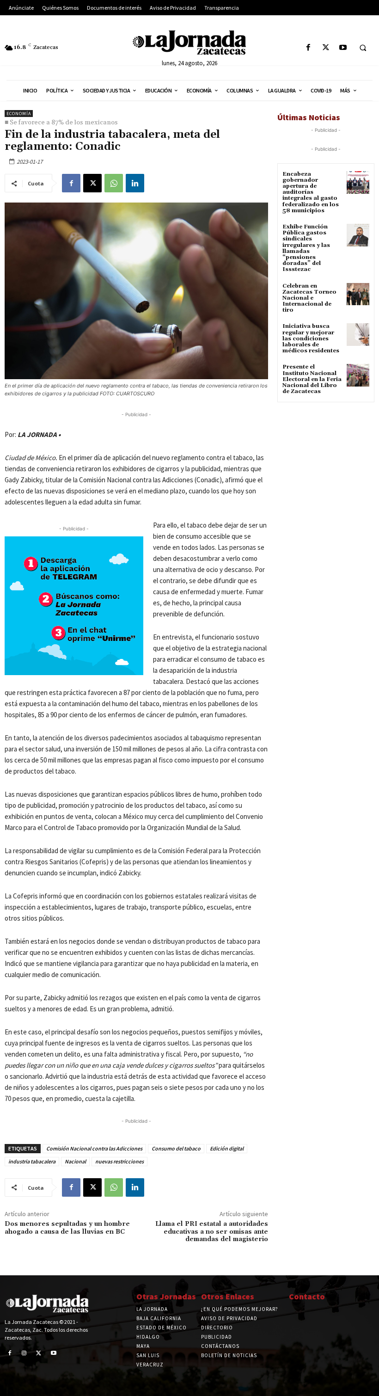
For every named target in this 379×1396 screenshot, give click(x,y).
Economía (18, 114)
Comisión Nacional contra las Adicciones (94, 1148)
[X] (325, 48)
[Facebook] (308, 48)
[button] (362, 48)
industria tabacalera (31, 1161)
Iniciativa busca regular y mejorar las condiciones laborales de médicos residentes (310, 338)
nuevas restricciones (119, 1161)
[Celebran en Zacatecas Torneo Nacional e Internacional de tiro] (358, 294)
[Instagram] (24, 1353)
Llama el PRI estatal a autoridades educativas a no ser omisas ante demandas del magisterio (211, 1232)
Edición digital (227, 1148)
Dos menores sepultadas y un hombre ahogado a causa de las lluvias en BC (67, 1228)
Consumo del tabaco (176, 1148)
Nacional (75, 1161)
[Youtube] (342, 48)
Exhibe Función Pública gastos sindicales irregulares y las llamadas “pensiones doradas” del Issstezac (306, 248)
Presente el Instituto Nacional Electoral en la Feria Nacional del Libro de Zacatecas (312, 379)
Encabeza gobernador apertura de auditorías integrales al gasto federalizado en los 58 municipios (310, 192)
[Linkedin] (135, 183)
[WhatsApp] (113, 183)
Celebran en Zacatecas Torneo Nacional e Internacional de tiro (309, 298)
